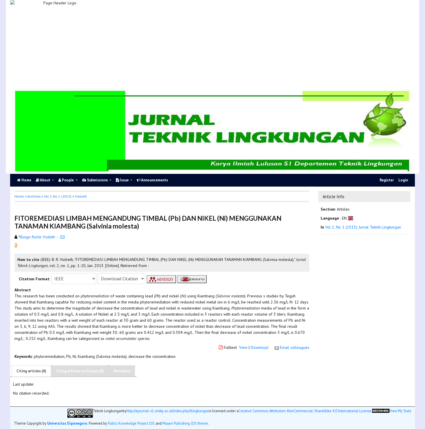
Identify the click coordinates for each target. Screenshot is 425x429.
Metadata (122, 371)
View (243, 347)
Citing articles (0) (31, 371)
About (45, 180)
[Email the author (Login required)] (62, 237)
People (68, 180)
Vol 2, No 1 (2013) (57, 196)
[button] (15, 245)
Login (403, 180)
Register (387, 180)
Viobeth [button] (81, 196)
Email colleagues (294, 347)
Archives (33, 196)
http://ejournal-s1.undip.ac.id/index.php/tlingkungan (167, 411)
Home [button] (19, 196)
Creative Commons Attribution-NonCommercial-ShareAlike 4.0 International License (305, 411)
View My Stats (400, 411)
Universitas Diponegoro (67, 423)
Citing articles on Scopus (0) (80, 371)
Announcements (154, 180)
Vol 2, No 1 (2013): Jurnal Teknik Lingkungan (363, 227)
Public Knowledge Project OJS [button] (131, 423)
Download (259, 347)
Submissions (97, 180)
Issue (124, 180)
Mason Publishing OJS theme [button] (185, 423)
